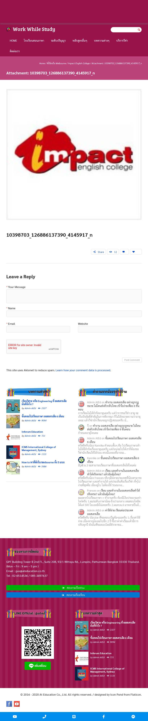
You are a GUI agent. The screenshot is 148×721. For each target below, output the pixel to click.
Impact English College (79, 63)
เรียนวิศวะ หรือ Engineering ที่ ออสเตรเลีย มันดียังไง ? (44, 402)
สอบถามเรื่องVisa (75, 587)
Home (13, 40)
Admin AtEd (30, 408)
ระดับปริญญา (58, 40)
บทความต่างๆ (101, 40)
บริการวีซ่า (122, 40)
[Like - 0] (136, 252)
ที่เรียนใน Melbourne (56, 63)
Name (11, 308)
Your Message (16, 287)
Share (101, 251)
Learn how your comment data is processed (83, 370)
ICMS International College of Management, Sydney (39, 448)
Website (83, 323)
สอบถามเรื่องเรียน (75, 595)
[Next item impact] (108, 154)
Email (11, 323)
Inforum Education (32, 431)
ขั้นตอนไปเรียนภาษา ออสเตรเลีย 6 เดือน (43, 416)
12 (115, 251)
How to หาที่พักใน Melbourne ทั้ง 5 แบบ (43, 462)
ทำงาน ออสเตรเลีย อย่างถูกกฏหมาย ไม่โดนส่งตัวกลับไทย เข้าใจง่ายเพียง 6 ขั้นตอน (108, 405)
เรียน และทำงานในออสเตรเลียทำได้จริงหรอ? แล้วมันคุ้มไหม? (113, 472)
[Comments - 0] (124, 252)
